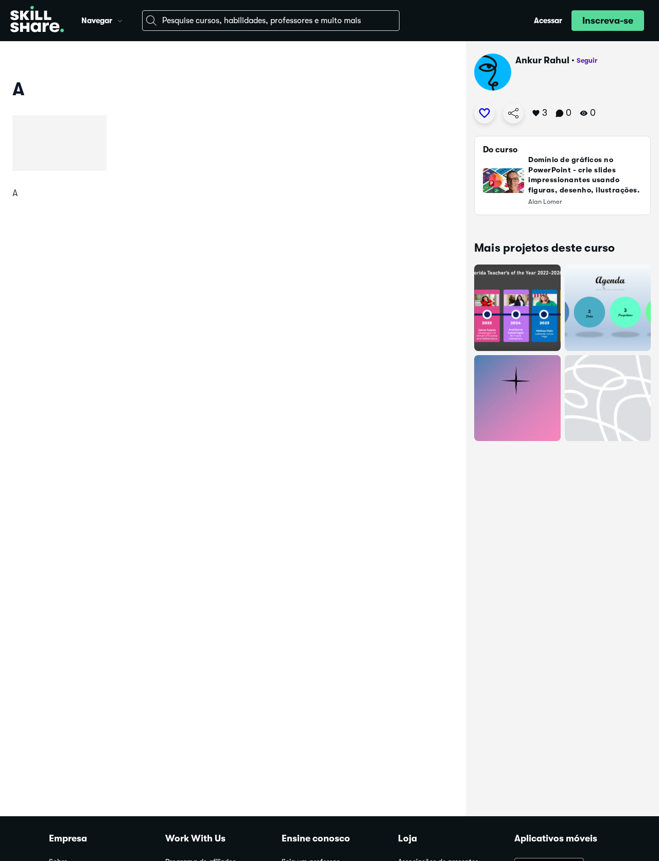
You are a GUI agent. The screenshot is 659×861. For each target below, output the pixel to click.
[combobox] (271, 20)
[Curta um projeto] (484, 113)
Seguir (587, 60)
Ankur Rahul (542, 60)
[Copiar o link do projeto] (513, 113)
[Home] (37, 21)
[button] (120, 19)
